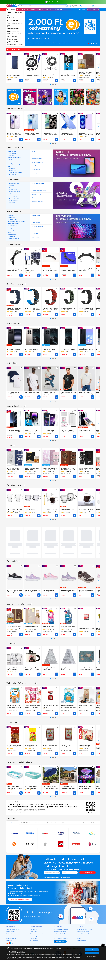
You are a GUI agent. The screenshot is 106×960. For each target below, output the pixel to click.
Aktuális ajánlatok (49, 9)
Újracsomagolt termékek (60, 9)
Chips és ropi (35, 197)
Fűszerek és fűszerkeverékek (39, 190)
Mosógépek (11, 215)
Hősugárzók (11, 231)
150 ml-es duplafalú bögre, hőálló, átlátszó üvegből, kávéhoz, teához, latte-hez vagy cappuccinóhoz (86, 510)
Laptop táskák (12, 163)
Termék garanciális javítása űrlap (61, 929)
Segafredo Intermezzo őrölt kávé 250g (50, 706)
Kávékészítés (11, 236)
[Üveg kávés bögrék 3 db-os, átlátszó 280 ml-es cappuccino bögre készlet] (15, 656)
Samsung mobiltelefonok (38, 162)
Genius (18, 9)
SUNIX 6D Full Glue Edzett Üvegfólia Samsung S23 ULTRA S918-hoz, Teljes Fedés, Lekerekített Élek (14, 431)
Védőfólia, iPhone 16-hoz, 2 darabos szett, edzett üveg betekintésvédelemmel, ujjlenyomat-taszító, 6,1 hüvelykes (86, 431)
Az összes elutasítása (91, 953)
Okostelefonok (12, 153)
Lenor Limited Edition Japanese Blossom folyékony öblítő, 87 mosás (50, 627)
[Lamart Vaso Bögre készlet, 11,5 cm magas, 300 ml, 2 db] (15, 498)
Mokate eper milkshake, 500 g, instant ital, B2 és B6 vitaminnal (32, 706)
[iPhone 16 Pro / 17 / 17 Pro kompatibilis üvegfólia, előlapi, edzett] (32, 419)
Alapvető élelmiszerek (14, 183)
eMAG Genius (9, 940)
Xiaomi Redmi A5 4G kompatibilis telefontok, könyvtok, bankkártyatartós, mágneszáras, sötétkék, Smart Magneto (13, 74)
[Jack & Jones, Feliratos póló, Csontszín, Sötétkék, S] (86, 378)
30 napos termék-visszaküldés (13, 929)
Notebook (11, 161)
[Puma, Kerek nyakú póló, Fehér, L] (32, 378)
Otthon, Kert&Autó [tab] (51, 822)
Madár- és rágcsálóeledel (15, 198)
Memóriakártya (12, 170)
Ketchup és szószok (37, 194)
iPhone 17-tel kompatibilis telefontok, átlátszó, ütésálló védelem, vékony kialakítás (32, 133)
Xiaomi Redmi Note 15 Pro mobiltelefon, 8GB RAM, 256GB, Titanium (32, 348)
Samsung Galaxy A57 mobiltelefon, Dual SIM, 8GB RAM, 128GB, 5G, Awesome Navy (86, 348)
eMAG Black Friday (81, 940)
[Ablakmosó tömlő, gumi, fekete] (50, 62)
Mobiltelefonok (12, 151)
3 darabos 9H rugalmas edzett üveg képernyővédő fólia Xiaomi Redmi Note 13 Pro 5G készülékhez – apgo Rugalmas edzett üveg (68, 431)
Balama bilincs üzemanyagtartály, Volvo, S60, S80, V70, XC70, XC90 (68, 269)
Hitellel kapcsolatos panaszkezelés (61, 938)
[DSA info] (24, 109)
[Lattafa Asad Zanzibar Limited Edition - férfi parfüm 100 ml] (15, 457)
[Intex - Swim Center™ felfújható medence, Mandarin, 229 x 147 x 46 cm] (32, 775)
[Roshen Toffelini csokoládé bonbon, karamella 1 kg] (15, 734)
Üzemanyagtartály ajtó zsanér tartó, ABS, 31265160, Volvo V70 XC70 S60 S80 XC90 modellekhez (15, 269)
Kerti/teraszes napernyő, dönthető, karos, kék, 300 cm (50, 787)
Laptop (10, 159)
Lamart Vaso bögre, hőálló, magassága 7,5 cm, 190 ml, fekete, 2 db (68, 510)
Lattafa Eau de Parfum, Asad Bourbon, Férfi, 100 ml (68, 468)
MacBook (34, 151)
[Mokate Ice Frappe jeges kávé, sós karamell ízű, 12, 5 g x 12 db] (15, 695)
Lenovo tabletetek (36, 169)
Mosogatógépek (12, 225)
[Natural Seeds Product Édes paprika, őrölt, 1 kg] (50, 734)
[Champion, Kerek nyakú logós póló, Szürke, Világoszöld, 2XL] (50, 378)
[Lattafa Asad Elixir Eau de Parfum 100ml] (86, 457)
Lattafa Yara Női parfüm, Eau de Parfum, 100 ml (50, 468)
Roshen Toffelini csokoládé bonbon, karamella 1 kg (14, 746)
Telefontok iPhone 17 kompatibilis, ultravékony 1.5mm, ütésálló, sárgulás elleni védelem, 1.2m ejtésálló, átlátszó (14, 133)
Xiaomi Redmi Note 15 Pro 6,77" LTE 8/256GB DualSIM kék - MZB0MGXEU (68, 348)
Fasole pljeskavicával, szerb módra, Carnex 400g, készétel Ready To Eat (86, 746)
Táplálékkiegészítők (13, 200)
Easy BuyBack (40, 9)
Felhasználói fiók (33, 929)
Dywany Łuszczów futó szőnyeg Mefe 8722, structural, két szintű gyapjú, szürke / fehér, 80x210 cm (49, 668)
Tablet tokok (12, 168)
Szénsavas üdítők (13, 189)
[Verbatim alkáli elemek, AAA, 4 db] (86, 617)
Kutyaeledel (11, 193)
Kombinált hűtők (36, 219)
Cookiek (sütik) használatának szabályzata (86, 934)
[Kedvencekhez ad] (21, 54)
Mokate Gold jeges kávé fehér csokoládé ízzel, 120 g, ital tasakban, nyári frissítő (68, 706)
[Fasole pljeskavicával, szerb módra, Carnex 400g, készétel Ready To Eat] (86, 734)
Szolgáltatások (10, 926)
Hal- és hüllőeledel (13, 197)
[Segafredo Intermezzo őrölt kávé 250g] (50, 695)
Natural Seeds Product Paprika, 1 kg (67, 746)
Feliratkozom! (87, 873)
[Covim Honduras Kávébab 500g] (86, 695)
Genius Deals (25, 9)
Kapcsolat (79, 936)
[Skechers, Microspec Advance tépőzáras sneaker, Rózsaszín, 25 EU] (50, 576)
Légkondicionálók (36, 222)
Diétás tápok (12, 202)
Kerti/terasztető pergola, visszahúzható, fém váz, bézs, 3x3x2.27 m (67, 787)
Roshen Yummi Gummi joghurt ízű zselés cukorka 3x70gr (32, 746)
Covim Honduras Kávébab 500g (85, 706)
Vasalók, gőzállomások (37, 226)
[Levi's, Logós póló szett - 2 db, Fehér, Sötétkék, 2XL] (15, 378)
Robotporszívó (35, 237)
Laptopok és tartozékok (14, 157)
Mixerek (34, 230)
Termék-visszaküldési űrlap (60, 931)
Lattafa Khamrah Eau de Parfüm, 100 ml (32, 468)
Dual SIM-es (11, 155)
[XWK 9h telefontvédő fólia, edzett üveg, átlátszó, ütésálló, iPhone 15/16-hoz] (50, 419)
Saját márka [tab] (92, 822)
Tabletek (10, 166)
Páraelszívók (11, 227)
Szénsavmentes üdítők (14, 191)
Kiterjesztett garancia (11, 934)
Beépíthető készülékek (14, 223)
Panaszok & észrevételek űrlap (60, 936)
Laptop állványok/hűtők (14, 164)
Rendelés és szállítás (36, 926)
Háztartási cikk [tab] (38, 822)
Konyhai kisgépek (12, 234)
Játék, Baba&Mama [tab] (65, 822)
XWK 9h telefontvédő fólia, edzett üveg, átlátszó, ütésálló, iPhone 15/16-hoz (50, 431)
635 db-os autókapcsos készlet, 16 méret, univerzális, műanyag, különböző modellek (31, 269)
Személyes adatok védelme (83, 931)
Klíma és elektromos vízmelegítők (16, 221)
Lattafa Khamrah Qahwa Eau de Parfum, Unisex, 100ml (85, 72)
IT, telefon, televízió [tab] (25, 822)
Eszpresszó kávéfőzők (14, 238)
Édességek (11, 185)
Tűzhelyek (10, 229)
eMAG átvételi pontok (35, 936)
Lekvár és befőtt (36, 187)
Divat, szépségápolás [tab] (80, 822)
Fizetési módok (33, 931)
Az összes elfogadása (92, 949)
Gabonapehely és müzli (37, 201)
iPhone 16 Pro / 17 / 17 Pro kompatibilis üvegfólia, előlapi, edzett (32, 431)
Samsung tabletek (36, 173)
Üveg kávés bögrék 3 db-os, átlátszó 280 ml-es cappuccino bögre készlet (14, 668)
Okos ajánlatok (13, 49)
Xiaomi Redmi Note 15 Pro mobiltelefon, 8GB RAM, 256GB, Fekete (50, 348)
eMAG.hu (80, 926)
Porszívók (10, 232)
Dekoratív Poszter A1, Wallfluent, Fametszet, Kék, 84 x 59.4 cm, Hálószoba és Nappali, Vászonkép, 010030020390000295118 (86, 668)
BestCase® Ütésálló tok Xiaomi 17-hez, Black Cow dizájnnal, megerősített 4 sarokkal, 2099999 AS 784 (50, 133)
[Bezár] (104, 1)
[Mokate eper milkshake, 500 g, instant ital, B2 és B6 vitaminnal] (32, 695)
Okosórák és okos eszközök (15, 172)
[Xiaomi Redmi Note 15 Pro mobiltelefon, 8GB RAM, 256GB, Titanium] (32, 336)
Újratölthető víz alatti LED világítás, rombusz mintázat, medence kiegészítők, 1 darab (86, 787)
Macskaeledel (12, 195)
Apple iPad (34, 165)
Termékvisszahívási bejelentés (60, 934)
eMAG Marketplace (34, 940)
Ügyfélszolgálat (58, 926)
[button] (27, 28)
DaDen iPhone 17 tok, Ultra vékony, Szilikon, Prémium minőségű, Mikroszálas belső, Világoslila (86, 133)
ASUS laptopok (35, 155)
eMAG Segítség (81, 9)
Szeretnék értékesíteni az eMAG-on (20, 899)
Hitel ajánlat (32, 9)
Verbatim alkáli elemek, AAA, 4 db (86, 629)
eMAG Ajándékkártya (11, 938)
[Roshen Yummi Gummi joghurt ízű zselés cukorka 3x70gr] (32, 734)
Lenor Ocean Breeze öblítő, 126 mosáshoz (68, 627)
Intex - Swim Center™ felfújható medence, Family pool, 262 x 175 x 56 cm (14, 787)
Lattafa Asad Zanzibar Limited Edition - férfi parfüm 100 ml (13, 468)
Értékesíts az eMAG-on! (92, 9)
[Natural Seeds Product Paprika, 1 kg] (68, 734)
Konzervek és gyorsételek (38, 183)
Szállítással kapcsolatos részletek (37, 934)
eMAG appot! (58, 1)
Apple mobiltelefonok (37, 158)
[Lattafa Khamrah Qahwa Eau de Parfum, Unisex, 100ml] (86, 61)
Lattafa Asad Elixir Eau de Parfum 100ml (86, 468)
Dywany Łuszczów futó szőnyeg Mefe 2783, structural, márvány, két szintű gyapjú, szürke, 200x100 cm (67, 668)
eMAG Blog (79, 938)
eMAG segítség (33, 938)
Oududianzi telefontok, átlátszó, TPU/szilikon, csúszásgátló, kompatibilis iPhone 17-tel (68, 133)
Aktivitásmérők (12, 174)
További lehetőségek (91, 956)
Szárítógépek (11, 217)
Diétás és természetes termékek (39, 205)
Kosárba (21, 80)
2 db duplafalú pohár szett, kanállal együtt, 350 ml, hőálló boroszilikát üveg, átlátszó (50, 510)
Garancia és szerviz (10, 931)
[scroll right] (98, 67)
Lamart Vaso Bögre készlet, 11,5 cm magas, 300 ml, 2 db (14, 510)
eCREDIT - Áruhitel (10, 936)
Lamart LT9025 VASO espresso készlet (30, 510)
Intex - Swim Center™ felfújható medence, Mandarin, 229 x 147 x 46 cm (32, 787)
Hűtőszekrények (12, 219)
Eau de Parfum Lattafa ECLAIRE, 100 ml (31, 627)
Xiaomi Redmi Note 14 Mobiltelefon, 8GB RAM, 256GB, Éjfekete (13, 348)
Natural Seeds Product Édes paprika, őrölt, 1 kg (50, 746)
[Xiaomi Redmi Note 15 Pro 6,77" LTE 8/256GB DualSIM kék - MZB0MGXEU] (68, 336)
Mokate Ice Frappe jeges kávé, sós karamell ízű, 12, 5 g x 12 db (14, 706)
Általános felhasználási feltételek (84, 929)
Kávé (10, 187)
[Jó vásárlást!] (12, 5)
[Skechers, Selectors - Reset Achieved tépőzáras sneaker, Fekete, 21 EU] (15, 576)
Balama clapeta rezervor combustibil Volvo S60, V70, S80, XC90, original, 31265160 (50, 269)
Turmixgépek (35, 233)
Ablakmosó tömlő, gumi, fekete (49, 74)
